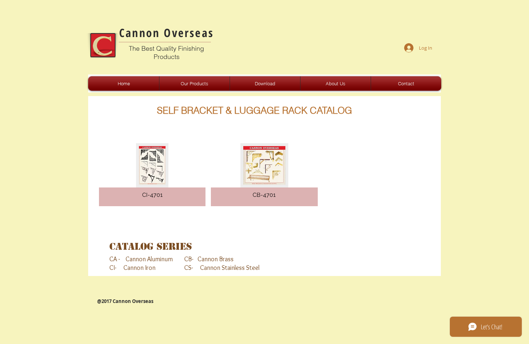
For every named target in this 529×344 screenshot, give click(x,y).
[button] (152, 174)
